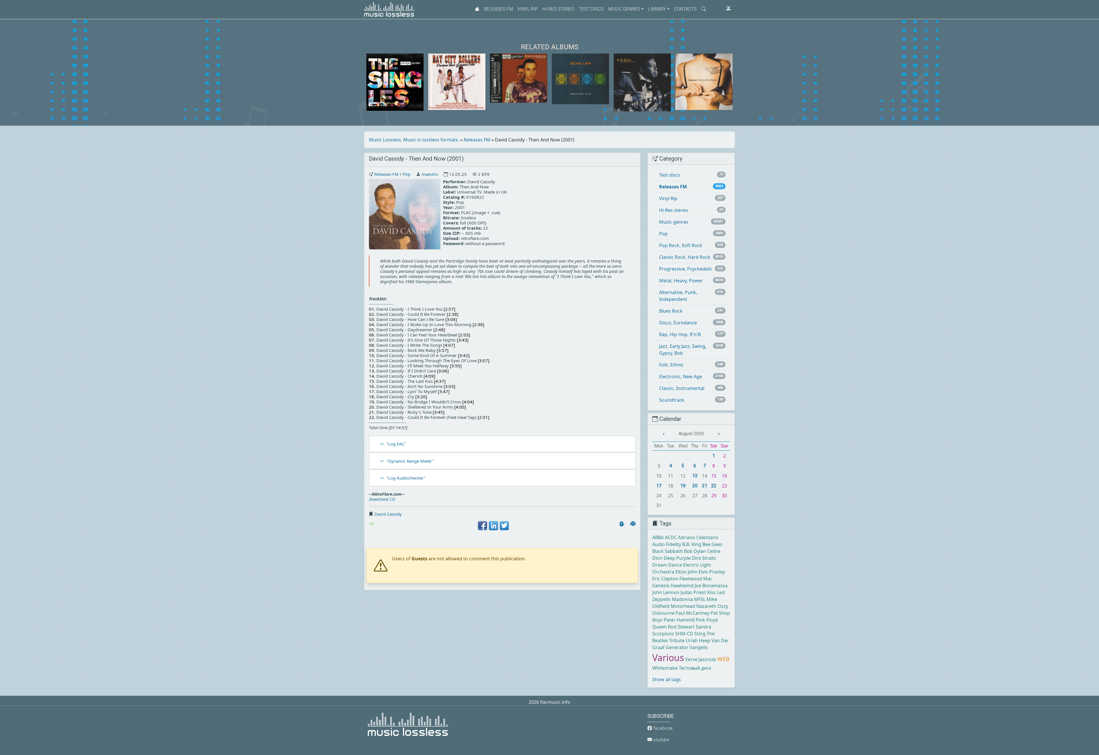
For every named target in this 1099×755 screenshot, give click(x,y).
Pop (406, 174)
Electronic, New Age (680, 376)
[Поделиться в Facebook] (482, 525)
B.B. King (691, 544)
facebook (662, 728)
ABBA (658, 537)
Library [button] (657, 9)
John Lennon (665, 592)
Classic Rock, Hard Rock (684, 257)
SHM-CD (684, 633)
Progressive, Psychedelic (685, 269)
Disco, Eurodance (678, 323)
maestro (430, 174)
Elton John (686, 572)
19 (682, 485)
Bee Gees (712, 544)
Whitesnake (665, 668)
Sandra (703, 627)
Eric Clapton (665, 578)
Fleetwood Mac (695, 578)
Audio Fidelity (666, 544)
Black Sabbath (667, 551)
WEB (723, 659)
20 (694, 485)
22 (713, 485)
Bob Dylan (695, 551)
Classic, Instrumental (681, 388)
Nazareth (706, 606)
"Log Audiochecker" (406, 478)
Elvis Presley (712, 572)
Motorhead (683, 606)
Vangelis (698, 647)
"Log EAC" (396, 444)
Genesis (660, 585)
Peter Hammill (679, 620)
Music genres (673, 222)
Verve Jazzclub (700, 659)
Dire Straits (704, 558)
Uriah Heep (698, 640)
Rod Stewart (681, 627)
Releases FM (498, 9)
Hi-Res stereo (558, 9)
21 (704, 485)
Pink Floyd (707, 620)
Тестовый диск (695, 668)
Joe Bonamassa (711, 585)
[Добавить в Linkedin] (493, 525)
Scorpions (663, 633)
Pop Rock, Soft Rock (680, 245)
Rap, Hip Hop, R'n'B (680, 334)
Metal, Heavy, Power (681, 280)
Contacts (685, 9)
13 (694, 475)
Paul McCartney (692, 613)
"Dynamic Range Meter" (410, 461)
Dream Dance (667, 565)
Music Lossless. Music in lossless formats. (414, 140)
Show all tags (666, 679)
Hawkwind (682, 585)
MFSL (699, 599)
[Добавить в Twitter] (504, 525)
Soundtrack (671, 400)
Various (668, 657)
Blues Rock (671, 311)
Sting (699, 633)
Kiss (711, 592)
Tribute (677, 640)
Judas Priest (693, 592)
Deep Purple (677, 558)
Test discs (591, 9)
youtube (660, 739)
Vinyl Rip (527, 9)
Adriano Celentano (698, 537)
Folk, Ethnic (671, 365)
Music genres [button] (624, 9)
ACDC (671, 537)
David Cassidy (388, 514)
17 (658, 485)
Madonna (682, 599)
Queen (659, 627)
